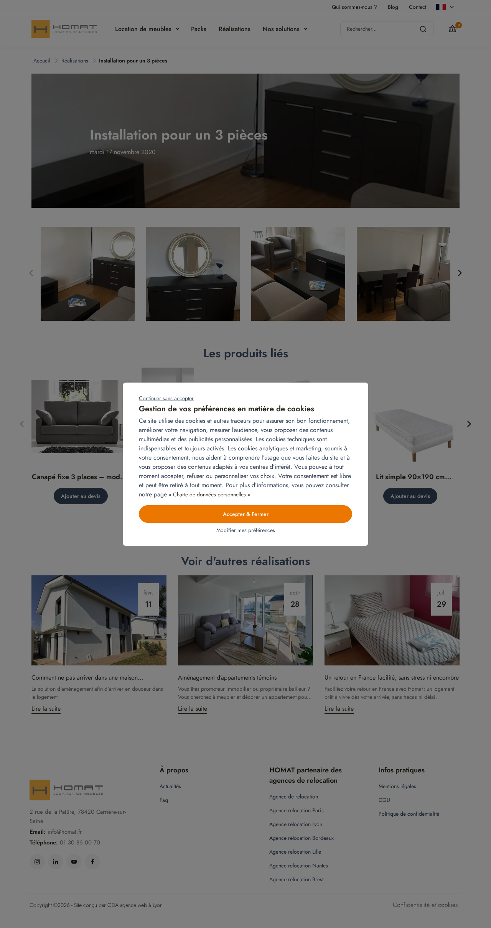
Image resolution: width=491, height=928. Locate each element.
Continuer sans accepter (166, 398)
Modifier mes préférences (245, 530)
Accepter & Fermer (246, 514)
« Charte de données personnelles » (209, 494)
